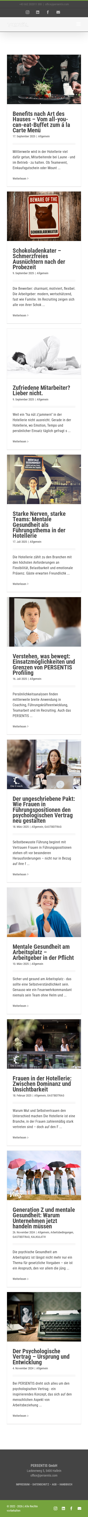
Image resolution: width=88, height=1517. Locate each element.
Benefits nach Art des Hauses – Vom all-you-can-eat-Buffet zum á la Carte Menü (41, 122)
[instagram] (55, 1508)
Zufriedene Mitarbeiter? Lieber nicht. (41, 390)
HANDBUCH (66, 1484)
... (59, 168)
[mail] (79, 1508)
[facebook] (71, 1508)
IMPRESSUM (23, 1484)
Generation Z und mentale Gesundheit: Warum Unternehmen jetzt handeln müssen (44, 1218)
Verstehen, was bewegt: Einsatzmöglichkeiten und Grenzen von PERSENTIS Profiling (44, 664)
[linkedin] (63, 1508)
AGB (54, 1484)
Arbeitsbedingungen (62, 1232)
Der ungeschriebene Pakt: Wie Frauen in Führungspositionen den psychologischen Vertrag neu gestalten (44, 809)
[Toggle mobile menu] (78, 24)
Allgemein (44, 136)
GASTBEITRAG (53, 826)
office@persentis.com (57, 4)
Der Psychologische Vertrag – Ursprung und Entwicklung (41, 1357)
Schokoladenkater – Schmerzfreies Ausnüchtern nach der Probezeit (39, 259)
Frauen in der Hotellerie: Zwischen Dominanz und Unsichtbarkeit (42, 1084)
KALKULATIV (38, 1237)
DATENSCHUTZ (40, 1484)
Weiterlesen (19, 178)
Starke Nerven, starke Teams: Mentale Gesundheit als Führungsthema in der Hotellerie (39, 524)
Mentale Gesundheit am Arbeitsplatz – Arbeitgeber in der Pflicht (43, 952)
